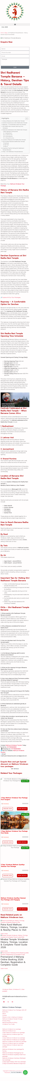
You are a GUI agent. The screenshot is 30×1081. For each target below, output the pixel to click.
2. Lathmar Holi (8, 134)
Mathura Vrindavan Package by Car (12, 1053)
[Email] (12, 1001)
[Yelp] (8, 1001)
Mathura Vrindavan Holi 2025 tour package (14, 1041)
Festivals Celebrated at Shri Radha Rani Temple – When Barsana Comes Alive (15, 130)
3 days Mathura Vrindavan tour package (13, 1032)
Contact (4, 1015)
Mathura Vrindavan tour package (11, 1029)
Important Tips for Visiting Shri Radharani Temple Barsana (13, 148)
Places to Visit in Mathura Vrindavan (12, 1017)
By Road (7, 143)
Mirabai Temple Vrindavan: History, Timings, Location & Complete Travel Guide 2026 (14, 943)
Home (2, 32)
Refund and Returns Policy (9, 1022)
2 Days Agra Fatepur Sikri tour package (14, 1061)
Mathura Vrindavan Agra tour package (13, 1043)
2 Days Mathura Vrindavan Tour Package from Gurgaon (14, 799)
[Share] (8, 1078)
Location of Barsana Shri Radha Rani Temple (14, 139)
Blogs (6, 32)
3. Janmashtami (9, 136)
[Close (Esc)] (12, 1078)
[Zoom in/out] (1, 1078)
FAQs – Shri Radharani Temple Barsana (13, 151)
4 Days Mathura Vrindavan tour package (13, 1038)
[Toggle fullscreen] (5, 1078)
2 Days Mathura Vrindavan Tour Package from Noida (14, 832)
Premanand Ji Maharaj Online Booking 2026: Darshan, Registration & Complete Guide (13, 960)
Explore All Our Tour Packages (11, 297)
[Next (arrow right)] (5, 1080)
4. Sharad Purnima (9, 138)
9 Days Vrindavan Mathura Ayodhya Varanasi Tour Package (12, 865)
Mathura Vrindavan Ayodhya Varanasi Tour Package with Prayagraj (13, 899)
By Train (7, 144)
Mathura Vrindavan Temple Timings (12, 1019)
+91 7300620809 (11, 747)
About (4, 1013)
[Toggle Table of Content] (26, 118)
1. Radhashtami (8, 133)
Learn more (4, 933)
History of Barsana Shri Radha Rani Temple (13, 121)
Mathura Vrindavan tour (9, 1030)
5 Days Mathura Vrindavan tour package (13, 1039)
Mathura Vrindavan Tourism (14, 745)
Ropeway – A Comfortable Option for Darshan (14, 124)
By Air (6, 146)
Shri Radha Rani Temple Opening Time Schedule (13, 127)
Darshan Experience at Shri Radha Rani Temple (15, 122)
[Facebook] (3, 1001)
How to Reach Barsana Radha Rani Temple (14, 141)
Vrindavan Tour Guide (8, 1024)
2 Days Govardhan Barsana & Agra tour (14, 1063)
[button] (15, 24)
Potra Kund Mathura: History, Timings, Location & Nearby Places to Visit (14, 927)
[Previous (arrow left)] (1, 1080)
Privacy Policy (6, 1020)
